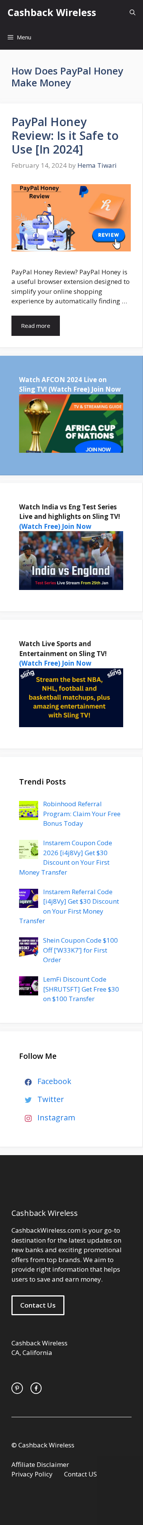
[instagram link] (17, 1388)
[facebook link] (36, 1388)
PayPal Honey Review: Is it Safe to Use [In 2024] (65, 135)
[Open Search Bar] (132, 12)
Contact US (80, 1474)
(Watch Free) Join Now (84, 389)
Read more (35, 325)
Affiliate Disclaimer (40, 1464)
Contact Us (38, 1305)
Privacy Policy (32, 1474)
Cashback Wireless (52, 12)
